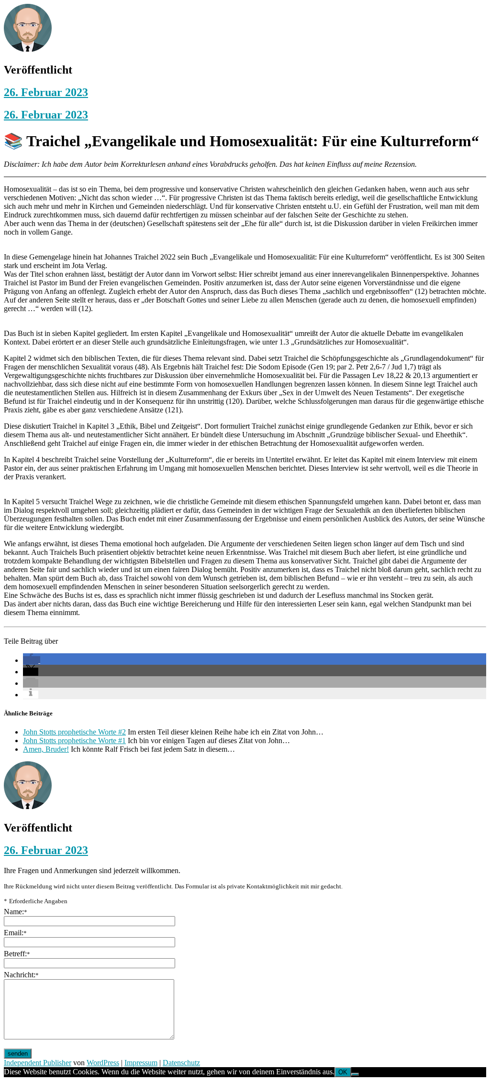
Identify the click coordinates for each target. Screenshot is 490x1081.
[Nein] (355, 1074)
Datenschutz (181, 1063)
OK (342, 1072)
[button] (31, 660)
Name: (15, 912)
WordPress (103, 1063)
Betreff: (17, 954)
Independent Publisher (37, 1063)
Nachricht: (21, 975)
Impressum (140, 1063)
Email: (15, 933)
